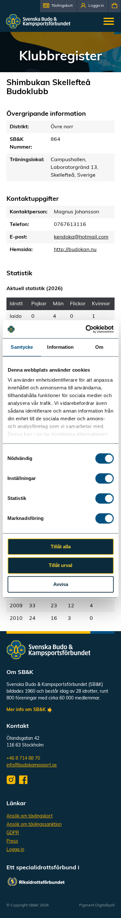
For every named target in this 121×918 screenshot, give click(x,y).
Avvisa (60, 584)
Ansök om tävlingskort (29, 816)
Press (12, 841)
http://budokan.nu (75, 249)
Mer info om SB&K (25, 710)
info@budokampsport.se (31, 765)
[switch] (104, 478)
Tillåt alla (61, 546)
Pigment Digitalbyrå (97, 905)
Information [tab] (60, 347)
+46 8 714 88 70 (23, 758)
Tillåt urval (60, 565)
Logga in (15, 849)
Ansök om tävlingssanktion (34, 824)
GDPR (12, 833)
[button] (58, 6)
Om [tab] (99, 347)
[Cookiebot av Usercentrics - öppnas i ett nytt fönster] (86, 329)
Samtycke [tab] (22, 347)
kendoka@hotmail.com (81, 237)
